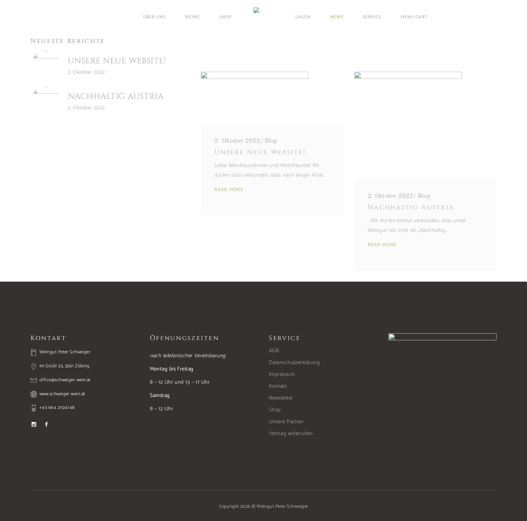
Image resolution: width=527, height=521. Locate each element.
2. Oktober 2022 (86, 72)
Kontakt (278, 386)
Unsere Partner (286, 421)
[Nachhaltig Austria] (45, 102)
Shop (275, 409)
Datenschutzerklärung (294, 362)
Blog (271, 141)
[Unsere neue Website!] (45, 66)
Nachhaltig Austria (115, 96)
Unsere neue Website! (117, 61)
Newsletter (281, 397)
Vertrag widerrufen (291, 433)
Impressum (282, 374)
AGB (274, 350)
